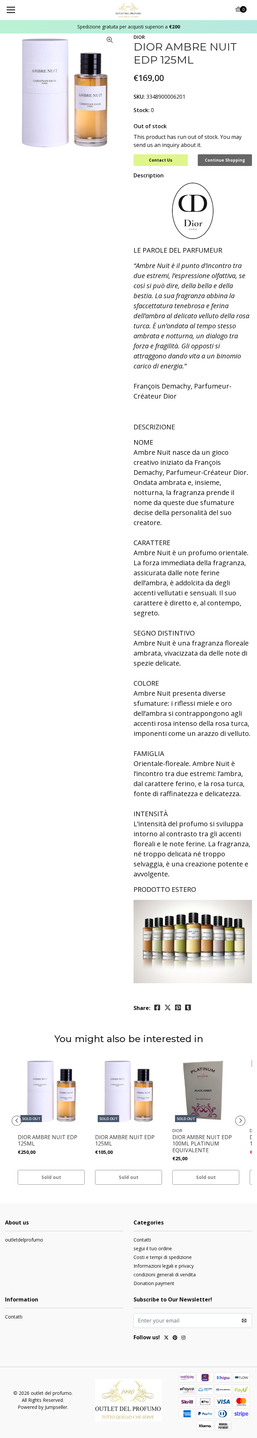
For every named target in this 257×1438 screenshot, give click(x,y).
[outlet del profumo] (128, 10)
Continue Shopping (225, 160)
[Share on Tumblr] (188, 1007)
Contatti (142, 1240)
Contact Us (160, 160)
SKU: (139, 96)
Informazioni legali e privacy (164, 1266)
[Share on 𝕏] (167, 1007)
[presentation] (17, 1121)
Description (149, 175)
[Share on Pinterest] (178, 1007)
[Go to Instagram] (183, 1338)
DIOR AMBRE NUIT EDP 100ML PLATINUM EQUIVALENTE (202, 1144)
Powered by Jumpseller (42, 1407)
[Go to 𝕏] (166, 1338)
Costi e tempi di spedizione (163, 1257)
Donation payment (154, 1283)
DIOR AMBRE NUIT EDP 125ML (47, 1140)
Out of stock (150, 126)
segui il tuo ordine (153, 1248)
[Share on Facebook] (157, 1007)
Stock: (142, 110)
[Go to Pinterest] (175, 1338)
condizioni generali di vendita (165, 1274)
